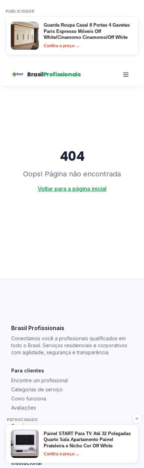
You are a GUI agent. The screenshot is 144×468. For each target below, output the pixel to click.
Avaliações (23, 408)
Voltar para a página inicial (72, 188)
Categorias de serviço (37, 389)
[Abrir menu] (126, 75)
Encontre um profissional (39, 380)
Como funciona (28, 398)
